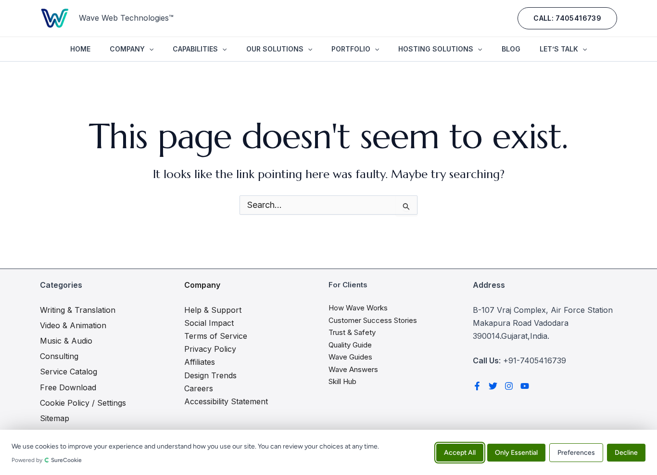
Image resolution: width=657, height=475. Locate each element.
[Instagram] (509, 386)
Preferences (576, 452)
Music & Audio (66, 341)
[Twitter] (493, 386)
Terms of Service (215, 336)
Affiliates (199, 362)
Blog (511, 49)
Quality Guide (350, 344)
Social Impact (209, 323)
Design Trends (210, 375)
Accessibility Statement (226, 401)
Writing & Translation (77, 310)
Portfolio (350, 49)
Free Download (68, 387)
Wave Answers (353, 369)
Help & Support (212, 310)
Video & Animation (73, 325)
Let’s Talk (559, 49)
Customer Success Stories (372, 320)
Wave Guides (350, 356)
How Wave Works (358, 307)
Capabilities (195, 49)
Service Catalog (68, 371)
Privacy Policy (210, 349)
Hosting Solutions (435, 49)
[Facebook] (477, 386)
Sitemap (54, 418)
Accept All (460, 452)
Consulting (59, 356)
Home (80, 49)
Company (127, 49)
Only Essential (516, 452)
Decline (626, 452)
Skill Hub (342, 381)
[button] (567, 18)
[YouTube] (524, 386)
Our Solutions (274, 49)
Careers (198, 388)
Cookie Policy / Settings (83, 403)
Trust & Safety (352, 332)
